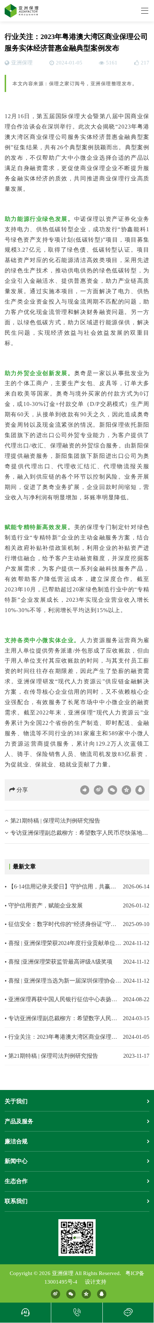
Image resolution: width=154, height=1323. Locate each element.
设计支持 (95, 1282)
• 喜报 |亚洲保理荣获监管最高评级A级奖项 (58, 962)
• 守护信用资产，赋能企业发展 (44, 905)
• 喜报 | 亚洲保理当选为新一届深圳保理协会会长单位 (63, 981)
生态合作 (16, 1181)
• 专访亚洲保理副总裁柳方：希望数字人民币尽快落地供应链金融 (63, 1018)
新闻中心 (16, 1161)
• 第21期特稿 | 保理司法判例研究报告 (51, 1056)
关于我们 (16, 1101)
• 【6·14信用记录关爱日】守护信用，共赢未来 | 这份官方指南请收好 (63, 886)
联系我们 (16, 1201)
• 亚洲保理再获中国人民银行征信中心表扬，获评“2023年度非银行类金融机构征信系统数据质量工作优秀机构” (63, 999)
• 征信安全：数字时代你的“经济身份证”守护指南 (63, 924)
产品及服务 (19, 1121)
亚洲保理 (22, 63)
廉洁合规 (16, 1141)
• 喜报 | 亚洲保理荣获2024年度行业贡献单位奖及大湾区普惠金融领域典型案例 (63, 943)
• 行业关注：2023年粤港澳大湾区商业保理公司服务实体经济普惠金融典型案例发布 (63, 1037)
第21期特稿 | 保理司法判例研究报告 (55, 821)
